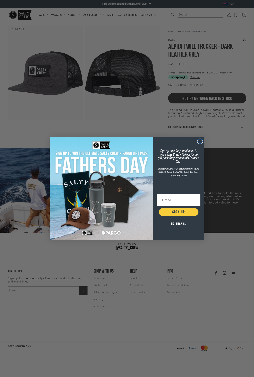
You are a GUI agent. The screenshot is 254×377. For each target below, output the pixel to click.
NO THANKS (178, 224)
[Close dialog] (200, 141)
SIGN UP (178, 212)
